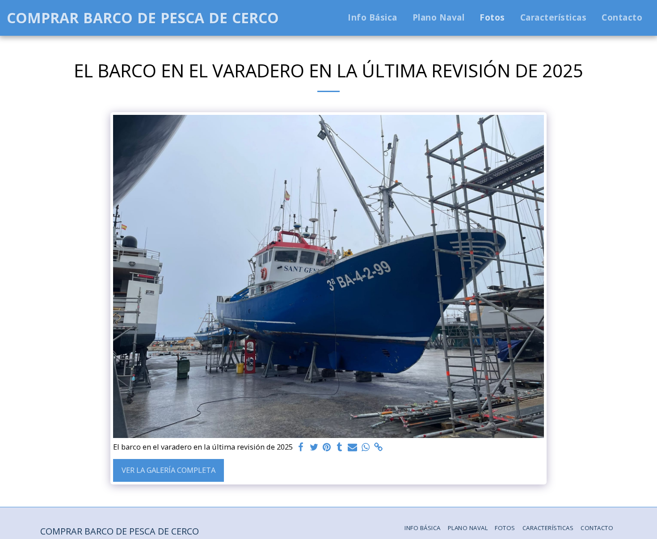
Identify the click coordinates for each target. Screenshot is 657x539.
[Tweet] (314, 447)
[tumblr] (339, 447)
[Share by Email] (352, 447)
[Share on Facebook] (301, 447)
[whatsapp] (365, 447)
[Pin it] (327, 447)
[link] (378, 447)
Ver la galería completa (168, 470)
